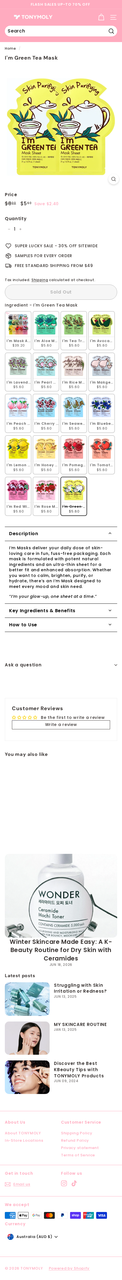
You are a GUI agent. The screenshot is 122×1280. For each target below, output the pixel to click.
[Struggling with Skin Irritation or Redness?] (27, 999)
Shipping (39, 280)
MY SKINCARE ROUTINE (80, 1024)
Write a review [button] (61, 724)
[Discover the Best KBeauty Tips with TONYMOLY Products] (27, 1077)
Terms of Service (78, 1155)
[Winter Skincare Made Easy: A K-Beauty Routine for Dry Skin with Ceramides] (61, 896)
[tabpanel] (61, 572)
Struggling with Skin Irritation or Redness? (80, 988)
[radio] (18, 330)
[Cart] (101, 17)
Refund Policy (75, 1140)
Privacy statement (80, 1147)
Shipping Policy (76, 1133)
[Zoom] (113, 179)
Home (10, 48)
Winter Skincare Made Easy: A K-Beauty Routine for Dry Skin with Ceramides (61, 950)
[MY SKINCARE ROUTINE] (27, 1038)
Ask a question (23, 665)
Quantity (16, 219)
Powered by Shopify (69, 1268)
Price (11, 195)
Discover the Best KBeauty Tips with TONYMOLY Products (79, 1069)
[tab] (61, 534)
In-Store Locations (24, 1140)
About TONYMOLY (23, 1133)
